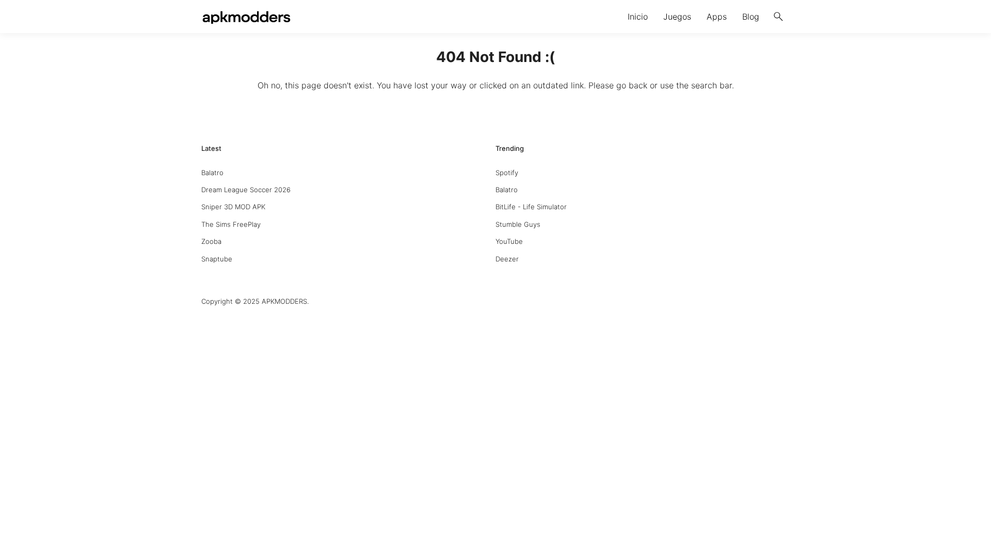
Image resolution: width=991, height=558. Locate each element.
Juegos (677, 16)
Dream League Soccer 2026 (246, 189)
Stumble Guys (518, 224)
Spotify (507, 172)
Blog (750, 16)
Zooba (211, 241)
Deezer (507, 259)
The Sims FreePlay (231, 224)
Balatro (212, 172)
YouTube (509, 241)
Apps (717, 16)
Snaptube (216, 259)
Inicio (638, 16)
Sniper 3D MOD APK (233, 207)
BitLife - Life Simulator (531, 207)
